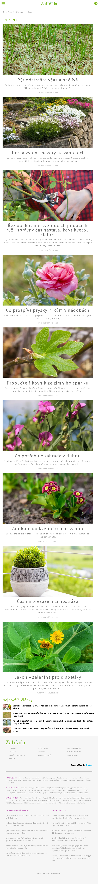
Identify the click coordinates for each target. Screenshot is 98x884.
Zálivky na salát (49, 790)
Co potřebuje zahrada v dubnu (48, 456)
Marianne (41, 752)
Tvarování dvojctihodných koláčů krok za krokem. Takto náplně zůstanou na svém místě (71, 824)
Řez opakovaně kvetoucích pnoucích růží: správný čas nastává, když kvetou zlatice (47, 230)
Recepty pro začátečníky (73, 788)
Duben (30, 12)
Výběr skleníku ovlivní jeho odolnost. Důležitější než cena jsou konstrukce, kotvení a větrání (27, 832)
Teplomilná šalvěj (34, 803)
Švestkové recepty (27, 788)
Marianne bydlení (44, 755)
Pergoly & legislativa (50, 798)
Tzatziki (14, 790)
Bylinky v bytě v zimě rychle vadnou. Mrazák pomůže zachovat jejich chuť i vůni (27, 816)
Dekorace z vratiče (21, 800)
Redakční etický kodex (17, 755)
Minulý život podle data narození (63, 780)
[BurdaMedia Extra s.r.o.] (49, 766)
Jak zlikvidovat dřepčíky (76, 803)
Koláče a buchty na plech (22, 780)
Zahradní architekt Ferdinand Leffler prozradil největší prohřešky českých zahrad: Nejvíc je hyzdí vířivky (70, 816)
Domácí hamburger (57, 788)
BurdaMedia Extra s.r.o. (52, 873)
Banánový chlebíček (35, 790)
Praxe (10, 12)
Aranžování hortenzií (70, 800)
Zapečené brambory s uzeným (51, 793)
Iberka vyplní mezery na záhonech (48, 153)
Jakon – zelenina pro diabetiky (47, 677)
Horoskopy (80, 780)
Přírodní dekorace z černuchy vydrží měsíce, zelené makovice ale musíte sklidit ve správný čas (27, 847)
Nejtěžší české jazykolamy (42, 780)
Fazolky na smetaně (19, 793)
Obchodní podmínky (74, 748)
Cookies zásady (72, 755)
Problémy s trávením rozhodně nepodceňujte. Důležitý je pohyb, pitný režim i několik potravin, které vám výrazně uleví (71, 858)
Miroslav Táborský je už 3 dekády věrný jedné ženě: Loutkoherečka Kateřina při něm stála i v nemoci (69, 839)
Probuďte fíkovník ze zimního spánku (48, 383)
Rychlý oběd (23, 790)
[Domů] (15, 742)
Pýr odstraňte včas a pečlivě (47, 80)
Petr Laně (46, 93)
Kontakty (12, 752)
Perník (8, 790)
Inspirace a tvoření (65, 798)
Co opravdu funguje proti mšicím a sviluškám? (45, 800)
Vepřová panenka (74, 790)
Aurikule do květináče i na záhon (47, 528)
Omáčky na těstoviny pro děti (67, 778)
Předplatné (13, 748)
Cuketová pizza (49, 778)
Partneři (12, 759)
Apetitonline (43, 748)
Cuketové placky (82, 793)
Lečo (85, 788)
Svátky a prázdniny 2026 (18, 803)
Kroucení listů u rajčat (49, 803)
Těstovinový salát (34, 793)
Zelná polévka (61, 790)
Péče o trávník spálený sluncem (30, 798)
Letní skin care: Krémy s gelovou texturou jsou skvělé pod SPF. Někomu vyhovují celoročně (71, 832)
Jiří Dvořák (47, 323)
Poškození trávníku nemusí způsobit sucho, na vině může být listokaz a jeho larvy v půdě (27, 824)
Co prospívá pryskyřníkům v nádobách (48, 310)
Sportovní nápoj (69, 793)
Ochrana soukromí (74, 752)
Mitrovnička (63, 803)
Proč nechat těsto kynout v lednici (31, 778)
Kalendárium (20, 12)
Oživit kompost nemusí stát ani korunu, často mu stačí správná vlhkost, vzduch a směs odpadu (24, 839)
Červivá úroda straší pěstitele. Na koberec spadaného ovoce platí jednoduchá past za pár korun (26, 854)
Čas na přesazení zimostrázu (48, 601)
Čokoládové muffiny (41, 788)
